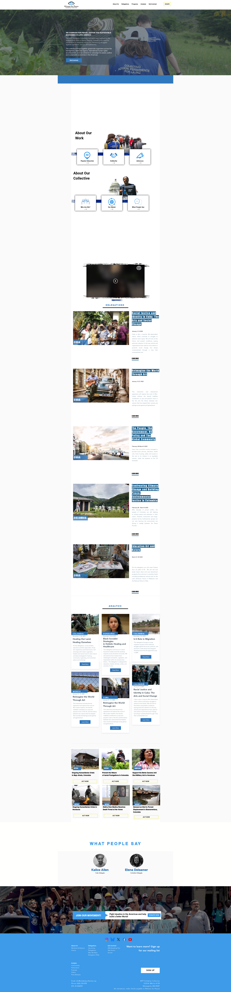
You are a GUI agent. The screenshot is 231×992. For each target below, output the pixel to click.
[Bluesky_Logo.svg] (113, 939)
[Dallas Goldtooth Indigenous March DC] (115, 70)
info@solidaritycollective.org (86, 981)
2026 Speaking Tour (114, 948)
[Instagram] (107, 939)
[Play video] (115, 281)
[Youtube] (130, 939)
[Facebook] (124, 939)
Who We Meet (92, 952)
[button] (115, 4)
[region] (100, 868)
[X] (118, 939)
